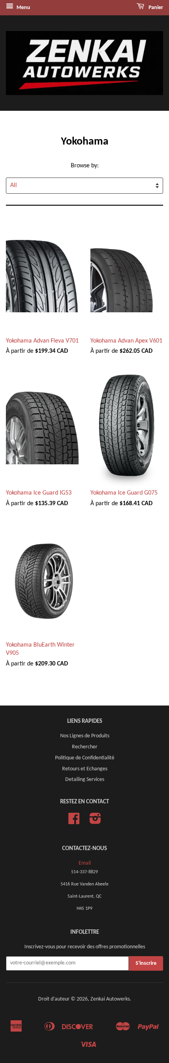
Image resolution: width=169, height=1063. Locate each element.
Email (85, 863)
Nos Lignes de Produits (84, 736)
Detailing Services (84, 779)
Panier (155, 8)
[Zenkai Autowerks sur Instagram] (95, 821)
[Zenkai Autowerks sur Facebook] (74, 821)
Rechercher (84, 747)
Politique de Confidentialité (84, 758)
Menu (22, 8)
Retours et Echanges (84, 769)
